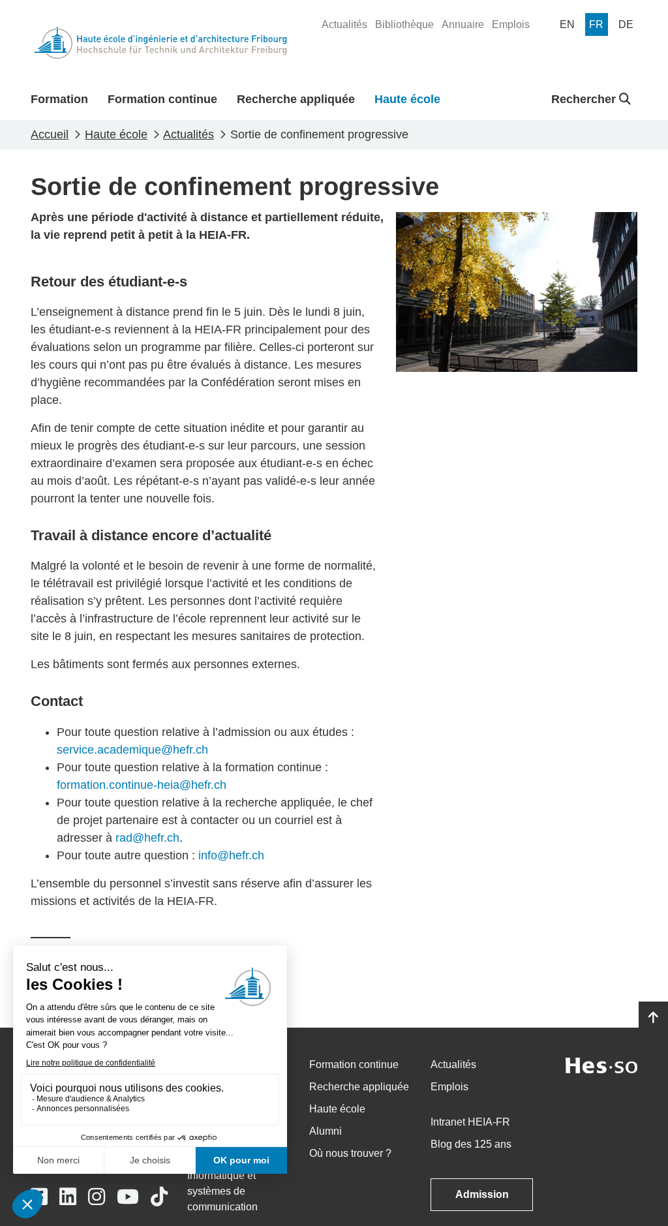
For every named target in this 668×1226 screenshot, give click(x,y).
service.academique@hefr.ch (132, 749)
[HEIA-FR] (160, 42)
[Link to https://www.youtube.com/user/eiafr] (128, 1197)
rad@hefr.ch (147, 837)
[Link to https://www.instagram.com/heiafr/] (96, 1197)
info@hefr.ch (229, 855)
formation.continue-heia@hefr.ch (141, 784)
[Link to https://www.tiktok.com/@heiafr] (159, 1197)
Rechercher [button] (585, 99)
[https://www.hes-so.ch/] (601, 1064)
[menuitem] (344, 24)
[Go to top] (653, 1018)
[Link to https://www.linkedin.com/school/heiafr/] (67, 1197)
